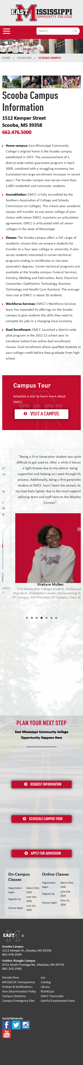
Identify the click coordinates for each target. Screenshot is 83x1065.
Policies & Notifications (17, 986)
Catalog (46, 982)
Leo (43, 977)
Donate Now (10, 977)
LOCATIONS (24, 58)
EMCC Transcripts (52, 996)
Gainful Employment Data (58, 1000)
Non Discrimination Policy (19, 991)
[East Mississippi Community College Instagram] (25, 1024)
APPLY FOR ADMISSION (46, 853)
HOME (6, 58)
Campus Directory (14, 996)
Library (45, 986)
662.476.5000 (16, 132)
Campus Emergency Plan (18, 1000)
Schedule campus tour (46, 819)
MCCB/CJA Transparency (18, 982)
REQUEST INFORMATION (45, 784)
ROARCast (47, 991)
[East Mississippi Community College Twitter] (16, 1024)
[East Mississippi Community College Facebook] (6, 1024)
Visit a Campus (44, 414)
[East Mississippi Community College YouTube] (6, 1033)
